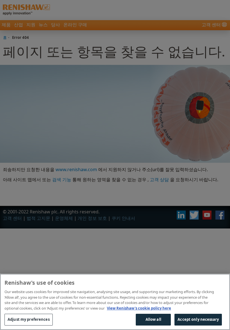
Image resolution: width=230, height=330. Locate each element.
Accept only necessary (198, 319)
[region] (115, 302)
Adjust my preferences (29, 319)
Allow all (153, 319)
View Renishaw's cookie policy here (139, 308)
